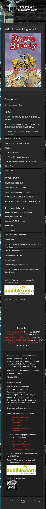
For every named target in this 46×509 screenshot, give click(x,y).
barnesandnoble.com (13, 255)
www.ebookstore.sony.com (16, 235)
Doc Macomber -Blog (13, 105)
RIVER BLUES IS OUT (14, 183)
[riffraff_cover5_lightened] (23, 60)
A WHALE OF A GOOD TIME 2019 (19, 197)
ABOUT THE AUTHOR (14, 139)
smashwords (10, 230)
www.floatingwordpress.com (16, 264)
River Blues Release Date (15, 188)
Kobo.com (9, 225)
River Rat (9, 171)
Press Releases (14, 152)
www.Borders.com (12, 251)
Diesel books (10, 239)
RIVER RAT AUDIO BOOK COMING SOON (22, 201)
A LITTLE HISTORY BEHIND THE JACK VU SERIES (22, 118)
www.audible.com (26, 283)
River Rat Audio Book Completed (18, 192)
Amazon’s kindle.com (20, 417)
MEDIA (8, 148)
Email (23, 16)
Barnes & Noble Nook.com (15, 221)
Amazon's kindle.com (13, 216)
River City (9, 166)
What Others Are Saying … (19, 157)
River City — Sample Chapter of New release (23, 132)
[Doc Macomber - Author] (23, 8)
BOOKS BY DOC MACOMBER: (17, 143)
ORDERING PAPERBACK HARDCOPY (20, 162)
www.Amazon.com (12, 260)
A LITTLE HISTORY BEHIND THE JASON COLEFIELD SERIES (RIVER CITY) (22, 125)
